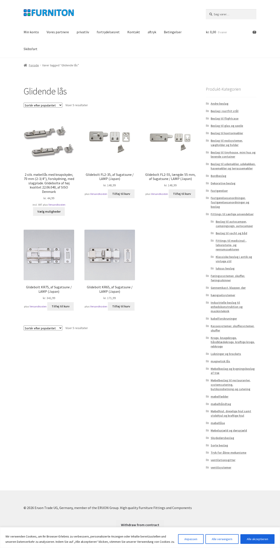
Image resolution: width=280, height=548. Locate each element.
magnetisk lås (220, 361)
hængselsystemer (223, 295)
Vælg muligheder (49, 211)
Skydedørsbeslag (222, 438)
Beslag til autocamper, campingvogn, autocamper (234, 224)
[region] (140, 537)
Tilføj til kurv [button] (121, 194)
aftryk (152, 32)
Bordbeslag (218, 176)
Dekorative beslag (223, 183)
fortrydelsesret (108, 32)
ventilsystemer (221, 467)
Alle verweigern (222, 539)
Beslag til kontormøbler (227, 133)
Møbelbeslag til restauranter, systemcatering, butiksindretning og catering (230, 384)
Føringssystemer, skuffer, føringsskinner (228, 278)
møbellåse (218, 423)
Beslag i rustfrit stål (224, 111)
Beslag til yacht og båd (231, 233)
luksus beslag (225, 268)
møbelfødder (219, 396)
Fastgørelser (219, 191)
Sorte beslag (219, 445)
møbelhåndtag (221, 404)
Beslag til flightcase (224, 118)
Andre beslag (219, 104)
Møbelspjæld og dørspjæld (229, 430)
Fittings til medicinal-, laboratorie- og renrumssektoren (231, 245)
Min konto (31, 32)
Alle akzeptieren (257, 539)
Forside (34, 65)
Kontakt (133, 32)
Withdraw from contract (140, 525)
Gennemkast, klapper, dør (228, 288)
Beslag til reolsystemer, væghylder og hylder (227, 143)
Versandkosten (56, 204)
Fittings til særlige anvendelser (232, 214)
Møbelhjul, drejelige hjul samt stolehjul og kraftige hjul (231, 413)
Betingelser (173, 32)
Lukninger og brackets (226, 354)
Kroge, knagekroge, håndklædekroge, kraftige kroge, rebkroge (233, 342)
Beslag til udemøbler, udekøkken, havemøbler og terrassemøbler (233, 166)
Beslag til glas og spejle (227, 126)
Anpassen (190, 539)
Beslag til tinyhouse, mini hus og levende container (233, 154)
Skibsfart (30, 49)
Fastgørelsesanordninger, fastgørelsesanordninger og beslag (230, 202)
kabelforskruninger (224, 319)
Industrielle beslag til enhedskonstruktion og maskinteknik (227, 307)
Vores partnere (58, 32)
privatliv (83, 32)
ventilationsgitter (223, 460)
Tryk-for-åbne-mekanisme (228, 453)
